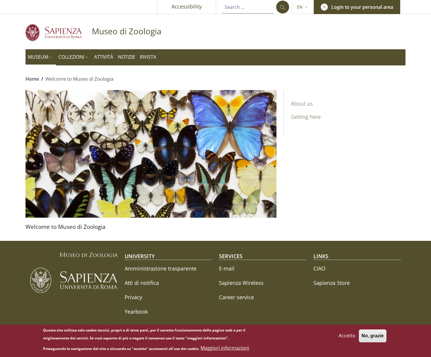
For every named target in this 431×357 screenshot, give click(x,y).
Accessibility (187, 6)
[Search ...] (282, 7)
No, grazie (373, 335)
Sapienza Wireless (241, 282)
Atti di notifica (142, 282)
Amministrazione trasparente (160, 268)
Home (32, 79)
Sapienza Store (331, 282)
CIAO (319, 268)
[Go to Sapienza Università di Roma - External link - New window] (59, 32)
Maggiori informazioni (225, 348)
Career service (236, 297)
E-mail (227, 268)
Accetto (347, 335)
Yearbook (136, 311)
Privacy (133, 297)
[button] (303, 7)
